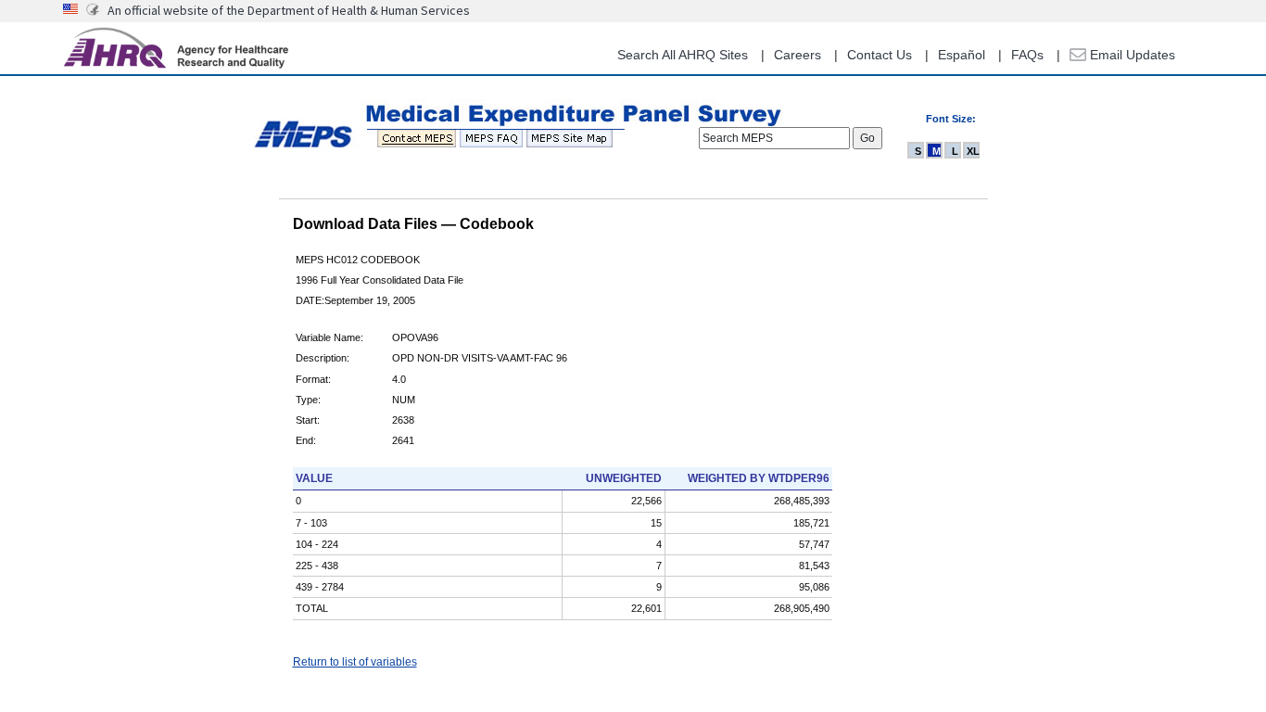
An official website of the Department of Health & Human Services (289, 10)
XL (973, 151)
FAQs (1027, 54)
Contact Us (879, 54)
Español (961, 54)
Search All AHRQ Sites (682, 54)
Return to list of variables (355, 661)
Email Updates (1130, 54)
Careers (797, 54)
